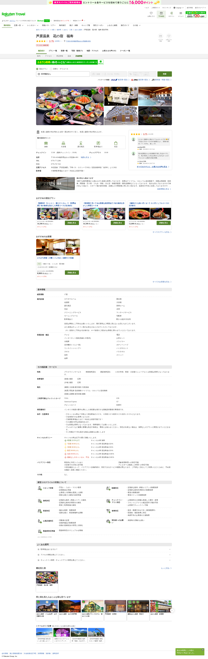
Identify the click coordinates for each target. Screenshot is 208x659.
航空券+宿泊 (122, 80)
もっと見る (165, 568)
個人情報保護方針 (16, 653)
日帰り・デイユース (60, 69)
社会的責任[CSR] (30, 653)
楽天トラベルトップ (42, 30)
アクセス (48, 56)
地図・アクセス (92, 51)
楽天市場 (190, 8)
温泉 (69, 56)
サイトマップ (166, 8)
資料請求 (55, 653)
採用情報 (41, 653)
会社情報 (5, 653)
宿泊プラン (43, 69)
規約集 (48, 653)
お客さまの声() (109, 51)
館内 (38, 56)
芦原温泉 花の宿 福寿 (54, 36)
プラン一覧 (53, 51)
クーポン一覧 (125, 51)
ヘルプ (147, 8)
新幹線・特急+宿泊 (162, 80)
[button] (56, 572)
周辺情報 (59, 56)
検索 (164, 74)
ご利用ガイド (155, 8)
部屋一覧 (64, 51)
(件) (57, 41)
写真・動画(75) (77, 51)
